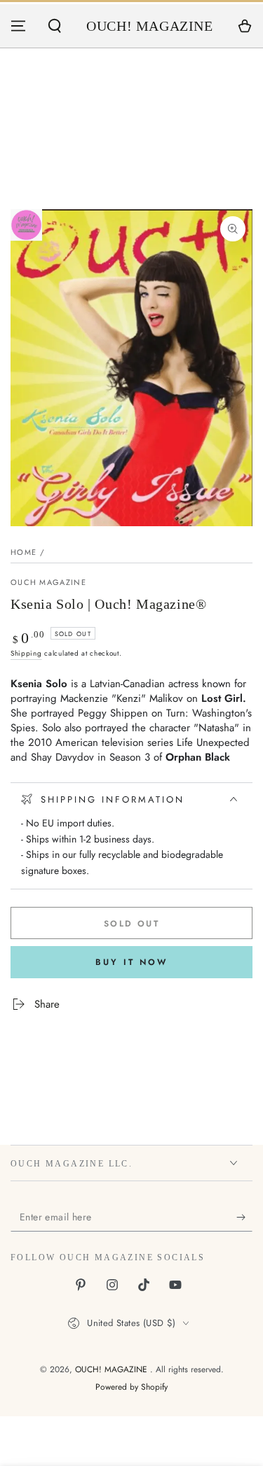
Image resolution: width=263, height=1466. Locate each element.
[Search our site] (54, 25)
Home (23, 552)
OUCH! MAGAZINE (112, 1369)
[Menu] (18, 25)
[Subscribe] (244, 1217)
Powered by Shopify (131, 1387)
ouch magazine (48, 582)
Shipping (26, 653)
